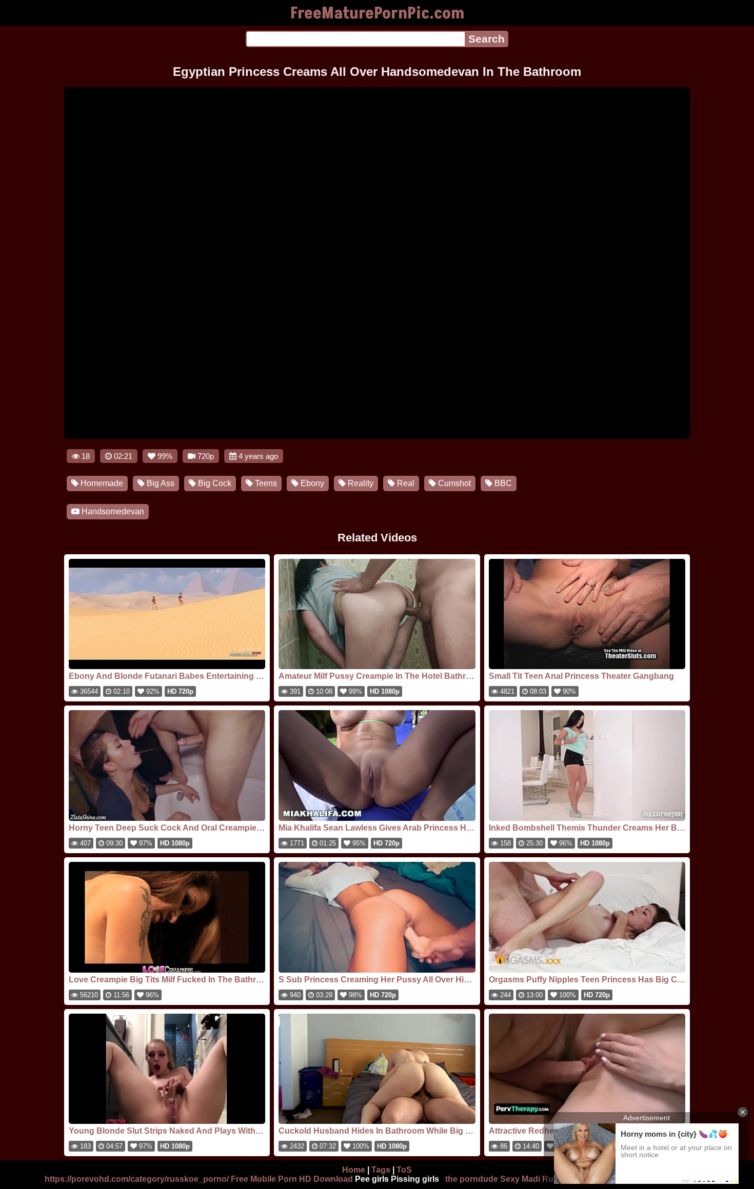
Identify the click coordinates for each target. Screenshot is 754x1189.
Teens (265, 483)
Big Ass (159, 483)
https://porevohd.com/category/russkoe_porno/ (137, 1179)
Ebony (311, 483)
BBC (502, 483)
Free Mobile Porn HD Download (292, 1179)
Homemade (100, 483)
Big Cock (213, 483)
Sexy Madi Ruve (531, 1179)
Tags (380, 1169)
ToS (404, 1169)
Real (404, 483)
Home (353, 1169)
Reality (359, 483)
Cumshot (453, 483)
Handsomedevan (112, 511)
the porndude (471, 1179)
